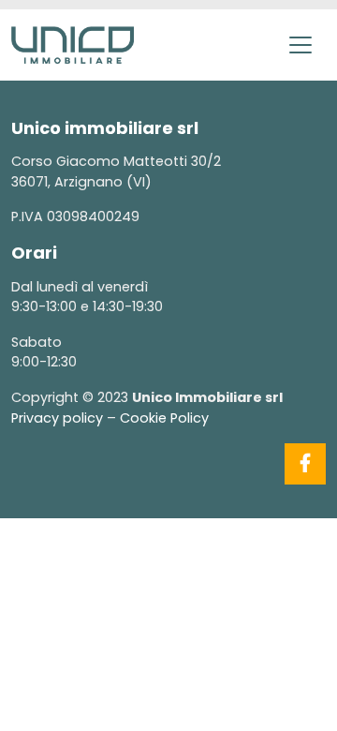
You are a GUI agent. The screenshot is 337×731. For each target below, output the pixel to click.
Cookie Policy (164, 418)
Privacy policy (57, 418)
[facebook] (305, 464)
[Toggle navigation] (300, 45)
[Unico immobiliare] (72, 43)
